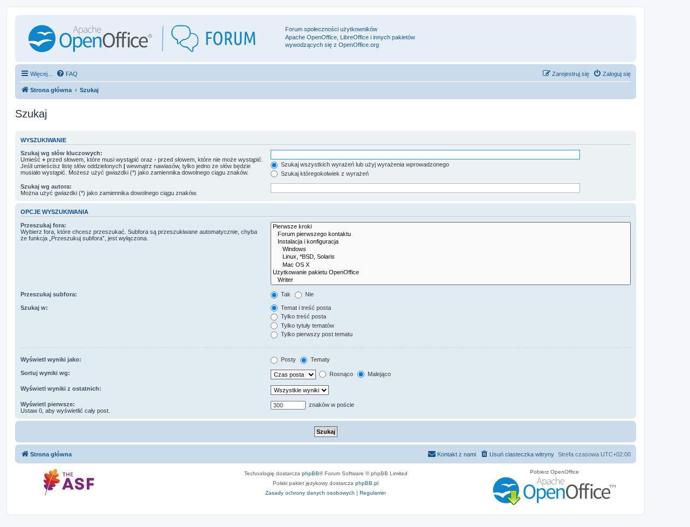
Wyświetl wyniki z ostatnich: (60, 388)
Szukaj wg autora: (46, 186)
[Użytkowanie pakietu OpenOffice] (451, 272)
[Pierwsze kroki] (451, 227)
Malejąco (378, 374)
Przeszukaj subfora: (48, 294)
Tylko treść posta (302, 316)
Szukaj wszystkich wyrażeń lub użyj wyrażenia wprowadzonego (364, 164)
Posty (287, 359)
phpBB (310, 473)
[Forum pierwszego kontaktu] (451, 234)
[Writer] (451, 280)
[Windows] (451, 249)
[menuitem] (67, 73)
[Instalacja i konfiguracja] (451, 242)
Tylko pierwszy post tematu (316, 334)
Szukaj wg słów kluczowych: (61, 153)
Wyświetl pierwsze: (47, 404)
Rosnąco (340, 374)
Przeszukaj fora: (43, 225)
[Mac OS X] (451, 265)
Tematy (319, 359)
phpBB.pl (366, 483)
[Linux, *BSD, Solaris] (451, 257)
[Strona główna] (151, 38)
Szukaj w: (34, 307)
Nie (308, 294)
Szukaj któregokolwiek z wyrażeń (324, 173)
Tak (285, 294)
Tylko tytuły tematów (306, 325)
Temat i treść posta (305, 307)
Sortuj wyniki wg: (45, 373)
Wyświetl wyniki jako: (50, 359)
